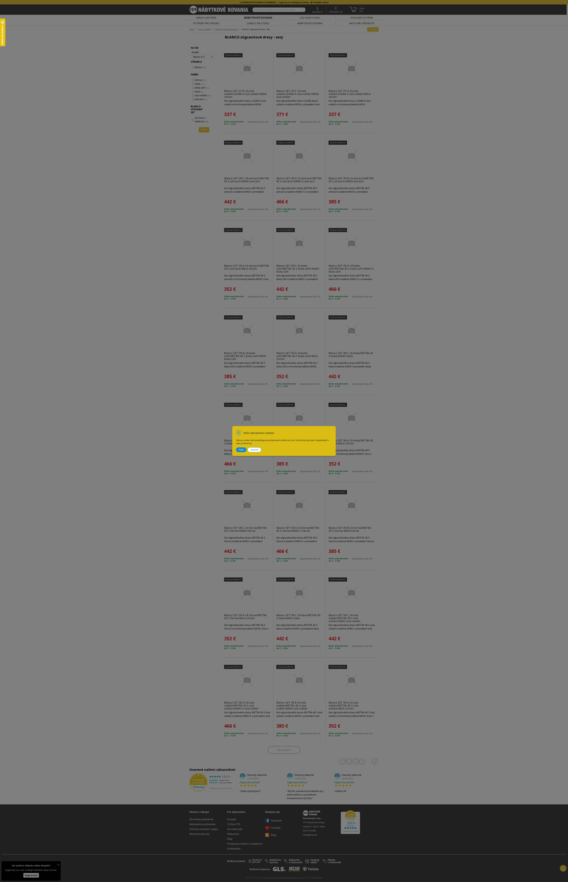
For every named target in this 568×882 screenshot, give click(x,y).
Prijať (241, 450)
